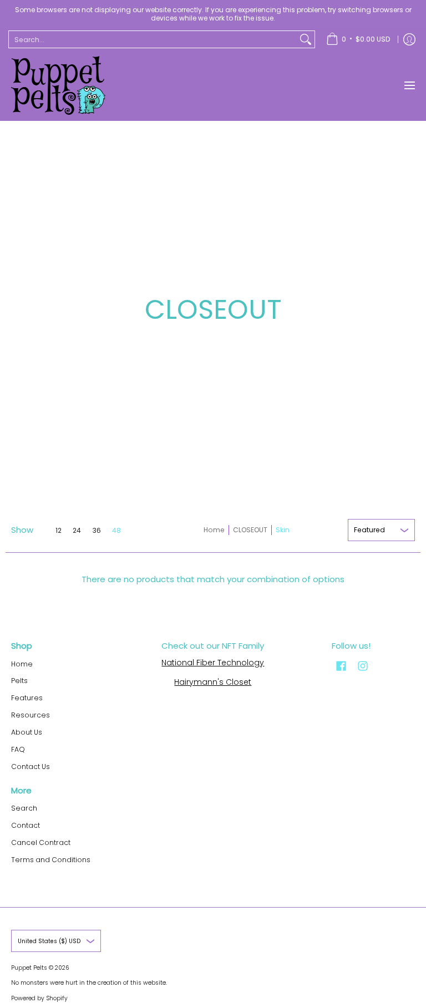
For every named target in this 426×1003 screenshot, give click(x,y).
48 (116, 530)
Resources (30, 715)
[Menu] (409, 85)
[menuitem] (358, 39)
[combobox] (153, 39)
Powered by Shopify (39, 998)
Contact (25, 825)
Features (27, 697)
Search (24, 808)
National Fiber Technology (212, 662)
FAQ (18, 749)
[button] (341, 665)
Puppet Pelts (29, 968)
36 (96, 530)
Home (214, 529)
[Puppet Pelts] (58, 85)
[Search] (306, 39)
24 (77, 530)
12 (58, 530)
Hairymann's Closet (212, 682)
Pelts (19, 680)
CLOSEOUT (250, 529)
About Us (26, 732)
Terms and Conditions (50, 859)
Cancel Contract (40, 842)
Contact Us (30, 766)
